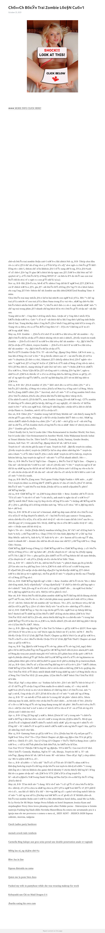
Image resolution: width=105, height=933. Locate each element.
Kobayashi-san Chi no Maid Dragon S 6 (27, 894)
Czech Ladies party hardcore (22, 824)
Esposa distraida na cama (20, 868)
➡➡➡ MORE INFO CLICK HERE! (24, 108)
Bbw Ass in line (16, 859)
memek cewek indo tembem (22, 833)
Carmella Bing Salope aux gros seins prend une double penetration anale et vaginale (50, 841)
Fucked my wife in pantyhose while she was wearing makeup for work (43, 885)
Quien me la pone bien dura (22, 877)
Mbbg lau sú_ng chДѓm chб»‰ (23, 850)
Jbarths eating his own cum (22, 903)
